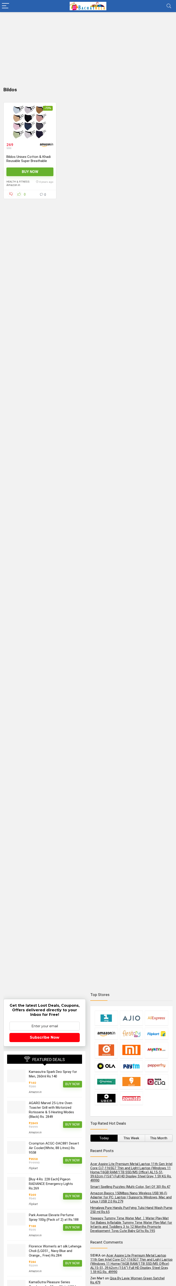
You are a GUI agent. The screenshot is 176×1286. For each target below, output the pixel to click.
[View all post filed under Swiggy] (131, 1081)
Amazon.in (13, 185)
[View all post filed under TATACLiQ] (156, 1081)
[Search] (168, 6)
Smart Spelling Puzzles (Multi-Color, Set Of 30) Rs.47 (130, 1187)
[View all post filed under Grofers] (106, 1050)
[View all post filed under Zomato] (131, 1098)
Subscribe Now (44, 1037)
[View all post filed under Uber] (106, 1098)
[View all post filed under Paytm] (131, 1066)
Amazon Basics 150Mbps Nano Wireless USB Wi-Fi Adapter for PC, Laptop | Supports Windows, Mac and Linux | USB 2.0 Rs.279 (131, 1197)
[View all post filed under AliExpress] (156, 1018)
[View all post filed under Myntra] (156, 1050)
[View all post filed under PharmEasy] (106, 1081)
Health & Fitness (18, 181)
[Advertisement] (88, 46)
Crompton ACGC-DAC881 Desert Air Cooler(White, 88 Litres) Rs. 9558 (54, 1148)
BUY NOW (30, 172)
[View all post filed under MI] (131, 1050)
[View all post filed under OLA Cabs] (106, 1066)
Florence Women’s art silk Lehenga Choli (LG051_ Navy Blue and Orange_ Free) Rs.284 (55, 1250)
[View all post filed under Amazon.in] (106, 1034)
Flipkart (33, 1168)
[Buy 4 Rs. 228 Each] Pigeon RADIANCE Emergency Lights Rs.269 (51, 1183)
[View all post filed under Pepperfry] (156, 1066)
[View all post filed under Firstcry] (131, 1034)
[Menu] (5, 6)
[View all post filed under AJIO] (131, 1018)
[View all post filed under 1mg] (106, 1018)
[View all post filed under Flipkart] (156, 1034)
